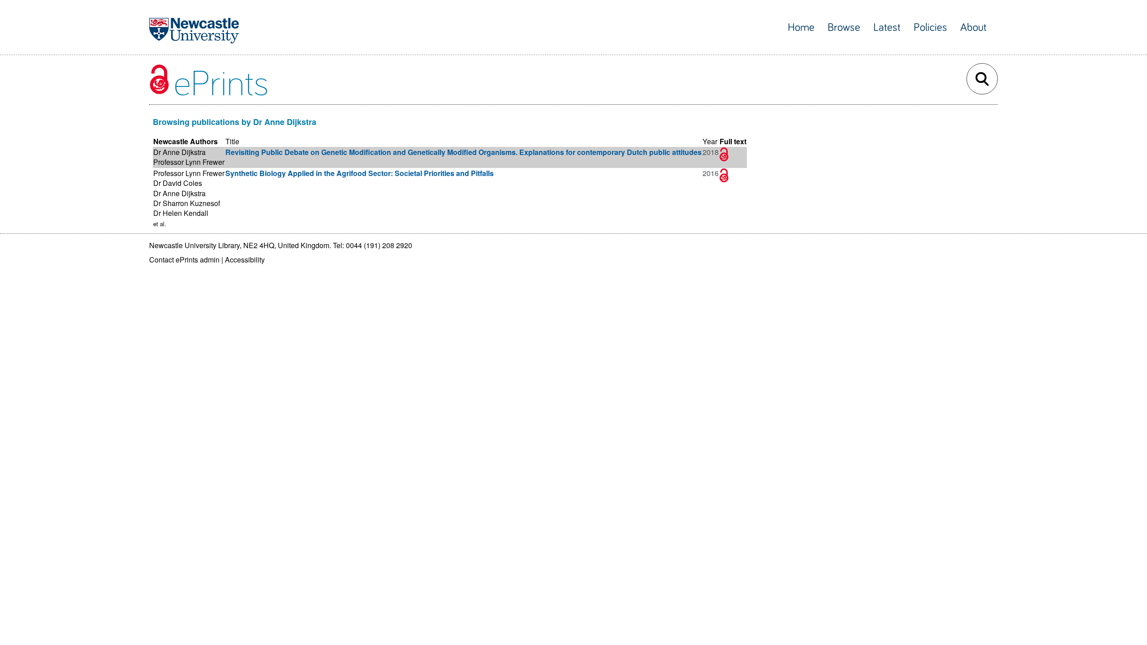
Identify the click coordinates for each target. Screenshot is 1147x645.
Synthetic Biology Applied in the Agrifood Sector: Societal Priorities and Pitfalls (359, 173)
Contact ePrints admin (184, 259)
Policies (930, 27)
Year (710, 141)
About (973, 27)
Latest (887, 27)
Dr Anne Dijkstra (179, 152)
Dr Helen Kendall (180, 213)
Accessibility (245, 259)
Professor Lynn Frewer (188, 162)
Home (801, 27)
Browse (844, 27)
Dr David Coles (177, 183)
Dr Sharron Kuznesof (186, 203)
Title (232, 141)
